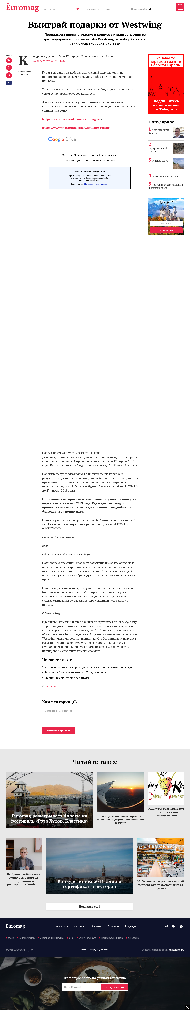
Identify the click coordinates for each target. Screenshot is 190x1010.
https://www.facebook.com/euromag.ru (71, 119)
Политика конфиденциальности (95, 950)
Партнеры (113, 926)
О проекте (62, 926)
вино (69, 938)
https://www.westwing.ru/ (48, 60)
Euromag (22, 7)
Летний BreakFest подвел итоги (67, 678)
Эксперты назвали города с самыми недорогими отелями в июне (120, 819)
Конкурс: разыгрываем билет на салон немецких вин (166, 812)
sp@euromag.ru (176, 949)
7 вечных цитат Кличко (158, 131)
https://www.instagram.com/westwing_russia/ (76, 128)
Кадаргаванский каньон (157, 150)
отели (10, 938)
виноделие (132, 938)
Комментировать (58, 730)
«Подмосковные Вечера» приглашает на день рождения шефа (88, 667)
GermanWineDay (26, 938)
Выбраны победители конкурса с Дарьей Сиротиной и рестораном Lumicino (24, 879)
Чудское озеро (160, 160)
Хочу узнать (166, 230)
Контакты (79, 926)
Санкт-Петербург (86, 938)
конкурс (49, 686)
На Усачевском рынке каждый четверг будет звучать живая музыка (160, 884)
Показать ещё (89, 906)
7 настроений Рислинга (51, 938)
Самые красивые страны (166, 176)
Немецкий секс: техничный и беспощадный (165, 186)
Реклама (96, 926)
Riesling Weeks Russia (111, 938)
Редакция (130, 926)
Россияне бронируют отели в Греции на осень (77, 672)
